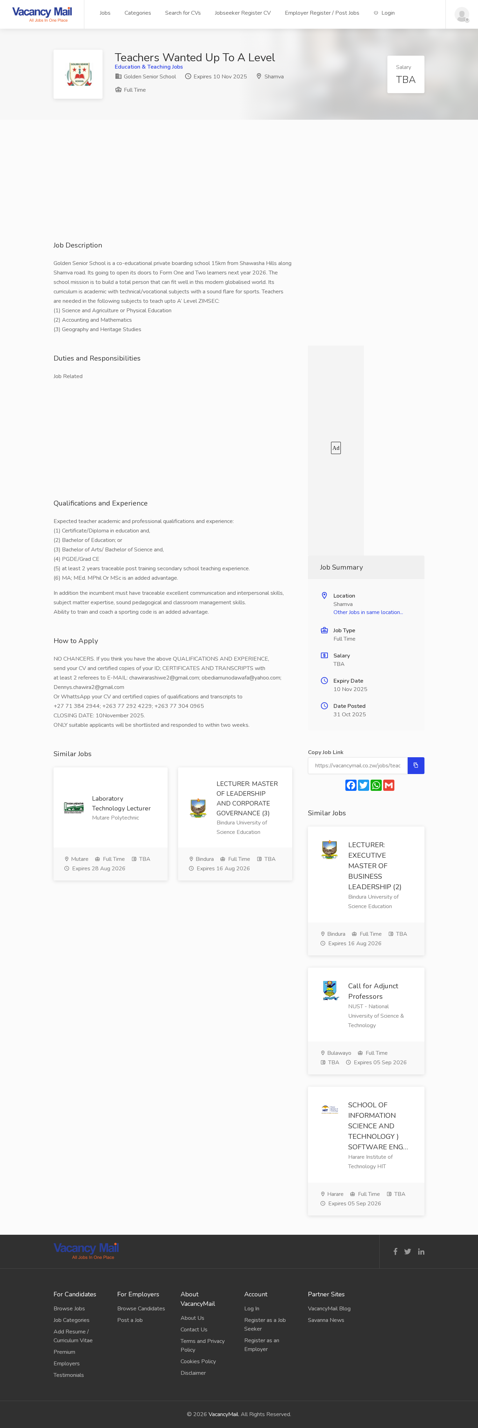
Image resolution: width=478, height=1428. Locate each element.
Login (387, 13)
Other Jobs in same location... (368, 612)
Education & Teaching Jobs (149, 67)
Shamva (274, 77)
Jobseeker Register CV (243, 13)
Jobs (105, 13)
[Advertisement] (239, 191)
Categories (138, 13)
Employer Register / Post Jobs (322, 13)
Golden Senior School (149, 77)
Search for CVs (183, 13)
